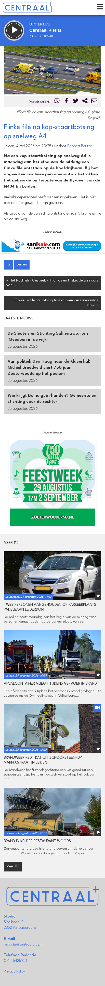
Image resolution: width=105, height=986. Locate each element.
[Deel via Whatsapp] (57, 102)
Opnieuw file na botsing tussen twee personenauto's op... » (57, 303)
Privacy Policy (14, 972)
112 (8, 264)
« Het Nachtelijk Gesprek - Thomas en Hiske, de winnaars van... (52, 283)
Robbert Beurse (79, 146)
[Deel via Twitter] (75, 102)
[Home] (27, 7)
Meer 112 (12, 866)
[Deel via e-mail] (94, 102)
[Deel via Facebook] (66, 102)
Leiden (22, 264)
